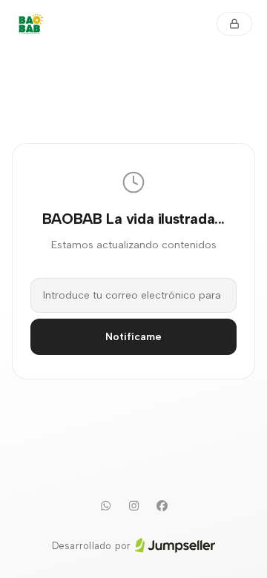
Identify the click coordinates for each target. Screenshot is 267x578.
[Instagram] (133, 506)
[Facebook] (161, 506)
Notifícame (133, 336)
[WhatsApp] (105, 506)
